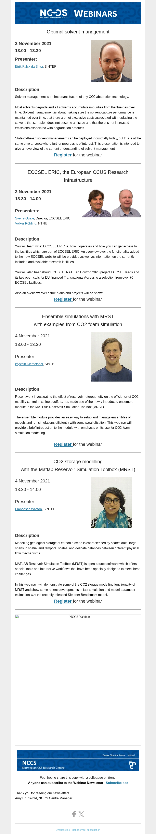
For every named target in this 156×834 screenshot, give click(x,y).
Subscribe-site (117, 783)
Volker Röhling (25, 223)
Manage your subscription (86, 830)
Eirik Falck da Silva (29, 66)
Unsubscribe (63, 830)
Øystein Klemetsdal (29, 364)
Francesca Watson (28, 509)
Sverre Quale (24, 218)
